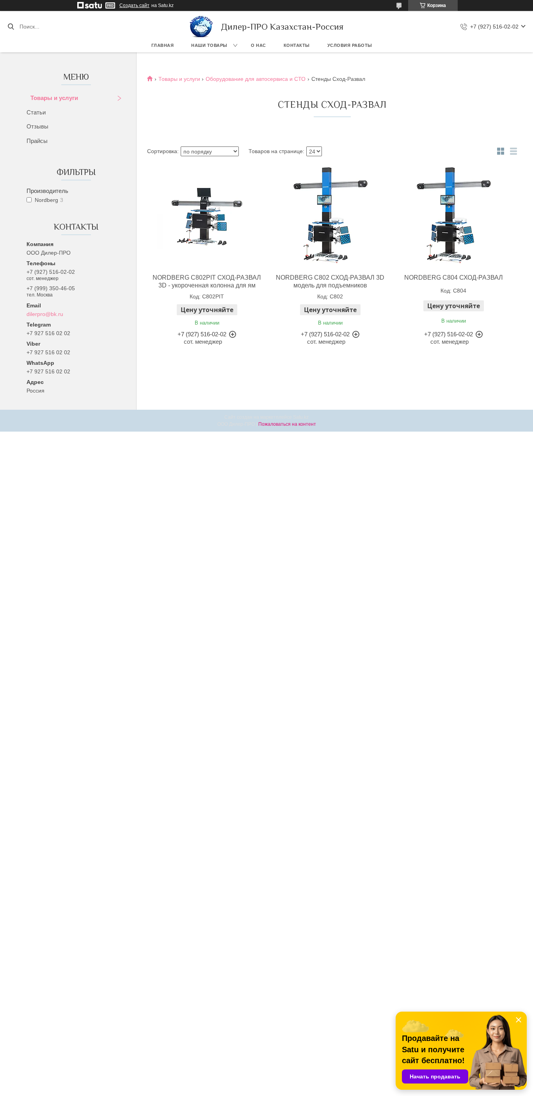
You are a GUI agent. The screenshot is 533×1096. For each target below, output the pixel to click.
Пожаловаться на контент (287, 424)
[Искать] (11, 26)
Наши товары (209, 45)
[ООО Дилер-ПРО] (201, 26)
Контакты (297, 45)
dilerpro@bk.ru (45, 314)
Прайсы (37, 140)
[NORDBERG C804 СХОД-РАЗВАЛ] (453, 215)
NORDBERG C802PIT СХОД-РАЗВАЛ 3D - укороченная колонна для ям (207, 281)
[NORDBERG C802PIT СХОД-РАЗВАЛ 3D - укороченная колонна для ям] (206, 215)
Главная (162, 45)
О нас (258, 45)
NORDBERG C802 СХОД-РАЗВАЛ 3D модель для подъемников (330, 281)
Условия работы (349, 45)
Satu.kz (301, 417)
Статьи (36, 112)
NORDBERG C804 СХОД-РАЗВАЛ (453, 277)
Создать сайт (134, 5)
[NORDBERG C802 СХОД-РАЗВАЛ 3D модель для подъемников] (330, 215)
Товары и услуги (54, 98)
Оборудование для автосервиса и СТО (256, 79)
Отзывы (37, 126)
